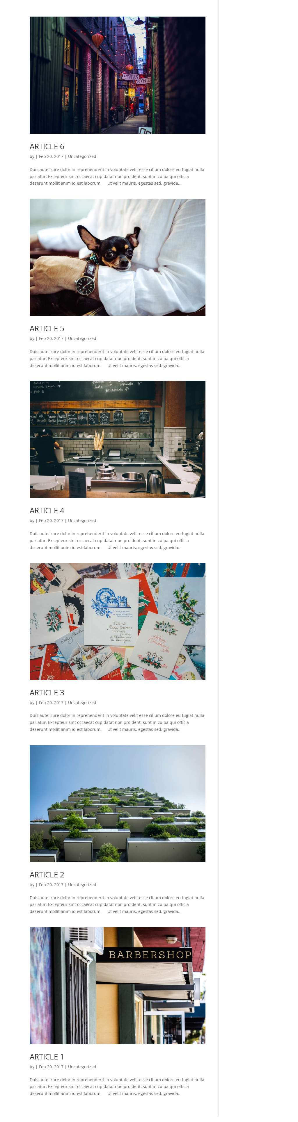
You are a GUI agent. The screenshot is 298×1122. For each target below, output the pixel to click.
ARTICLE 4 (47, 510)
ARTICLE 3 (47, 692)
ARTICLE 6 (47, 146)
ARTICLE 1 (47, 1056)
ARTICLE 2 (47, 874)
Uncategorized (82, 156)
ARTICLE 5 (47, 328)
